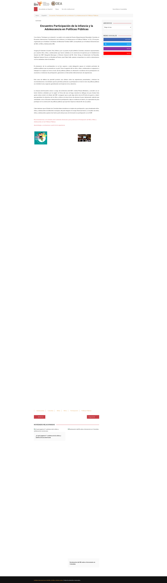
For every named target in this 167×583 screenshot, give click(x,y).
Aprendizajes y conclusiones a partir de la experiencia (49, 125)
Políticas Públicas (86, 410)
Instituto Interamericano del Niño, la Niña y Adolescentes (48, 580)
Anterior (41, 417)
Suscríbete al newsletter (119, 9)
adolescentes (40, 410)
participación (74, 410)
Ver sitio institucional (68, 9)
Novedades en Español (46, 9)
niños (65, 410)
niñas (58, 410)
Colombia (50, 410)
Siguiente (92, 417)
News (57, 9)
